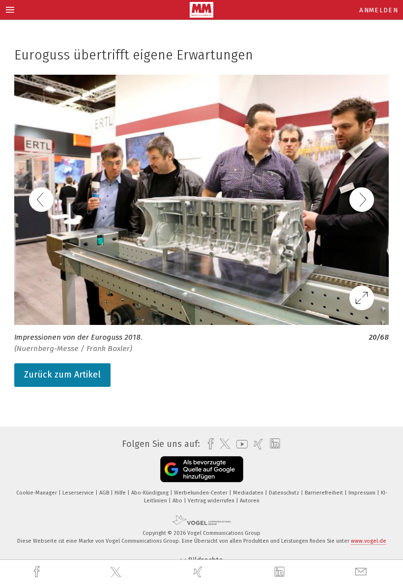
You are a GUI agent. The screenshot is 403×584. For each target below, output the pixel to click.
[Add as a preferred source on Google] (201, 469)
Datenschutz (285, 493)
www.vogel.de (368, 541)
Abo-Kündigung (150, 493)
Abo (178, 500)
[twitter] (117, 572)
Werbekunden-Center (201, 493)
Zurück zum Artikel (62, 374)
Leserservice (78, 493)
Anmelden (378, 10)
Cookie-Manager (37, 493)
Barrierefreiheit (325, 493)
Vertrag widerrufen (212, 500)
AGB (105, 493)
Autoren (249, 500)
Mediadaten (249, 493)
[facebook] (38, 572)
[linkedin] (280, 572)
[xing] (199, 572)
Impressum (362, 493)
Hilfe (121, 493)
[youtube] (239, 444)
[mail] (362, 572)
